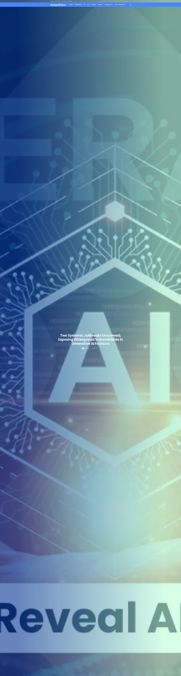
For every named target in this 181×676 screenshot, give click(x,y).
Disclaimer (64, 1)
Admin (88, 348)
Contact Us (69, 1)
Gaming (100, 4)
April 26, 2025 (95, 348)
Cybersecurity (108, 4)
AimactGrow (58, 4)
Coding (93, 4)
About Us (52, 1)
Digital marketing (120, 4)
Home (71, 4)
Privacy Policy (58, 1)
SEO (88, 4)
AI (84, 4)
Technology (78, 4)
